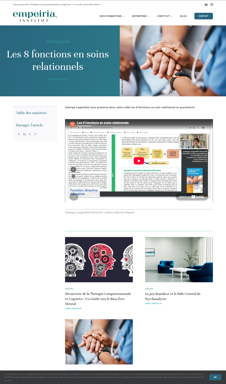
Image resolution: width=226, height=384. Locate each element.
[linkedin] (206, 4)
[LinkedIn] (24, 134)
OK (215, 377)
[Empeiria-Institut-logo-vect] (35, 11)
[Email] (35, 134)
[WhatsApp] (29, 134)
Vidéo (64, 42)
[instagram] (211, 4)
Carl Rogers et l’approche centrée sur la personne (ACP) (40, 4)
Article (52, 42)
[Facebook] (19, 134)
